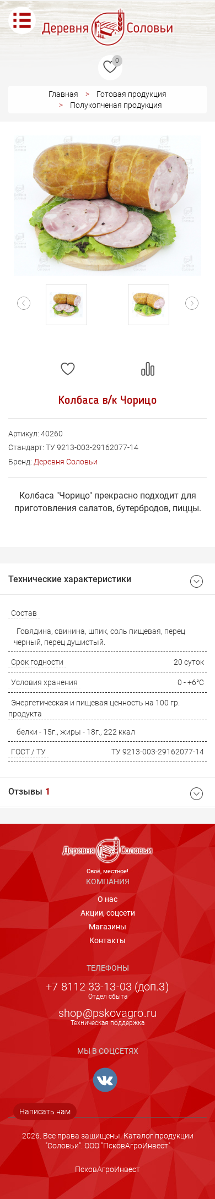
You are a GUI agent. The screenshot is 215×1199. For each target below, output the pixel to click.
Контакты (107, 940)
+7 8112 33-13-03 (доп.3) (107, 986)
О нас (107, 899)
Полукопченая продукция (116, 105)
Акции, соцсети (107, 912)
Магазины (107, 926)
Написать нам (45, 1111)
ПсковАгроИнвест (107, 1169)
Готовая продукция (131, 94)
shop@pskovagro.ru (107, 1013)
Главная (63, 94)
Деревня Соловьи (66, 461)
